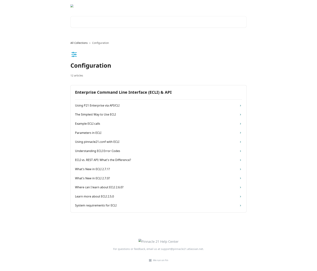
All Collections (79, 43)
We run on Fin (160, 260)
